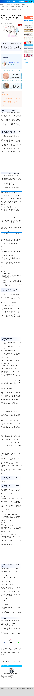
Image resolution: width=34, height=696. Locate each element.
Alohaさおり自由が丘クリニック (13, 62)
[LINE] (18, 642)
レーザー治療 (26, 6)
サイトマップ (25, 59)
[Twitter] (11, 642)
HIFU (30, 6)
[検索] (32, 23)
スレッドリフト (3, 23)
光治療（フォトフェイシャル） (19, 6)
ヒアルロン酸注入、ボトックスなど (5, 6)
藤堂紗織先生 (10, 23)
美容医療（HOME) (2, 4)
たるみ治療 (20, 25)
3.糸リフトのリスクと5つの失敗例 (6, 97)
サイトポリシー (7, 688)
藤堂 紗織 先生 (14, 64)
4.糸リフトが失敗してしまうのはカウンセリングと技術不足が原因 (10, 98)
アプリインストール (3, 9)
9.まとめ (2, 105)
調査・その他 (8, 9)
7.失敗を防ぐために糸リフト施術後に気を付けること (8, 102)
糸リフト (8, 23)
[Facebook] (4, 642)
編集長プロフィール (30, 688)
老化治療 (19, 9)
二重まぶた (23, 4)
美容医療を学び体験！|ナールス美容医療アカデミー (17, 1)
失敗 (5, 23)
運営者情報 (24, 688)
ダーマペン (12, 6)
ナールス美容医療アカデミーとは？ (28, 63)
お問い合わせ (13, 688)
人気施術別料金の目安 (9, 4)
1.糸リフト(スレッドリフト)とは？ (6, 94)
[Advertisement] (11, 162)
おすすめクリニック (14, 9)
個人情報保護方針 (18, 688)
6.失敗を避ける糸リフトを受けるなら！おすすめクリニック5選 (10, 101)
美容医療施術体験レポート (17, 4)
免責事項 (2, 688)
